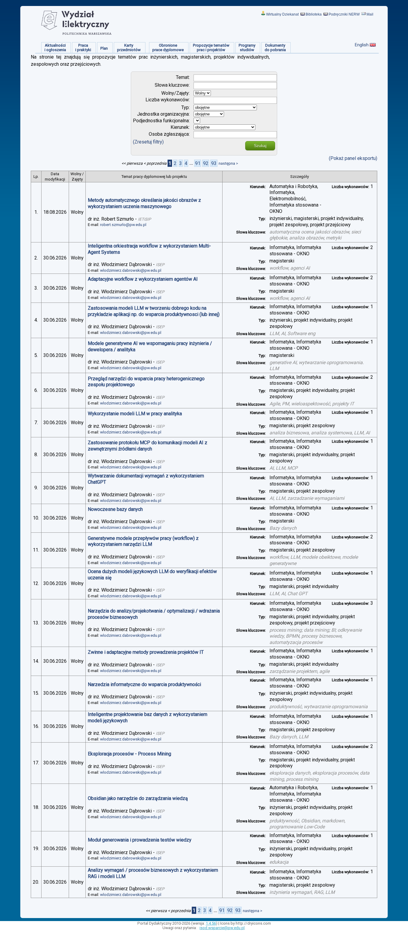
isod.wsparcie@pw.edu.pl (222, 928)
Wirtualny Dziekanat (282, 14)
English (362, 45)
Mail (369, 14)
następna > (228, 163)
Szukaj (260, 145)
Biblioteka (314, 14)
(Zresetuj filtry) (148, 142)
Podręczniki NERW (344, 14)
